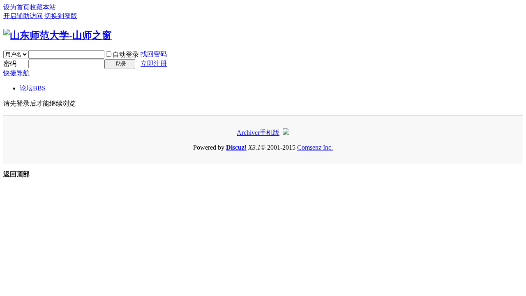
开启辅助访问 (23, 15)
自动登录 (126, 54)
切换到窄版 (60, 15)
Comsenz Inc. (315, 147)
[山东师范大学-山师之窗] (57, 35)
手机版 (269, 132)
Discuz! (236, 147)
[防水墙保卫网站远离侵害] (286, 132)
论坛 (33, 88)
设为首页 (16, 7)
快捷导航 (16, 72)
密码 (9, 63)
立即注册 (154, 63)
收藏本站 (43, 7)
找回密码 (154, 54)
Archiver (248, 132)
